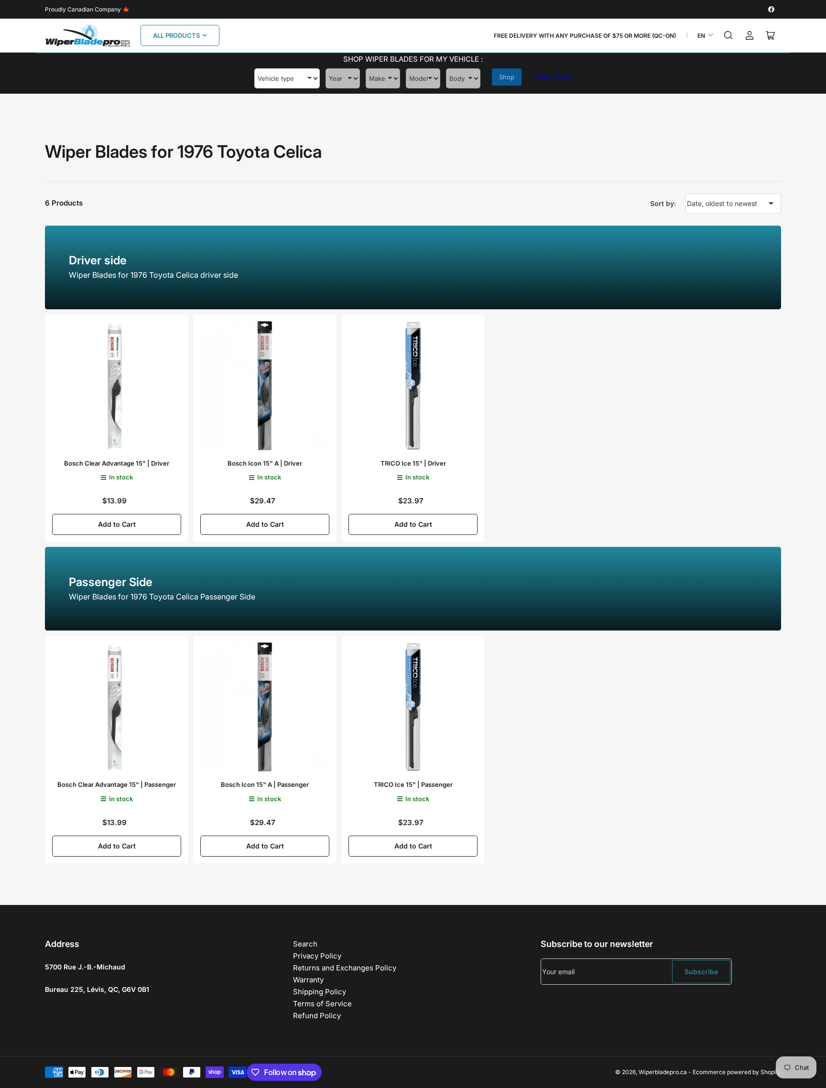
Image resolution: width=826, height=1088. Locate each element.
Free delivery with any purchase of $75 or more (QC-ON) (585, 35)
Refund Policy (317, 1015)
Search (305, 943)
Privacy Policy (317, 955)
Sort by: (663, 203)
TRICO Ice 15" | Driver (413, 463)
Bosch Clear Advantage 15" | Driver (116, 463)
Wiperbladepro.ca (663, 1072)
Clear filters (552, 76)
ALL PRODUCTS (176, 35)
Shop (506, 77)
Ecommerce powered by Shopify (737, 1072)
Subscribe (701, 972)
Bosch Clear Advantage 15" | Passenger (116, 784)
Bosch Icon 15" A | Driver (265, 463)
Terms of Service (322, 1003)
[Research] (728, 35)
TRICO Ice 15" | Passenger (413, 784)
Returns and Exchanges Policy (344, 967)
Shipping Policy (319, 991)
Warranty (308, 979)
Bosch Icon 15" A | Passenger (265, 784)
